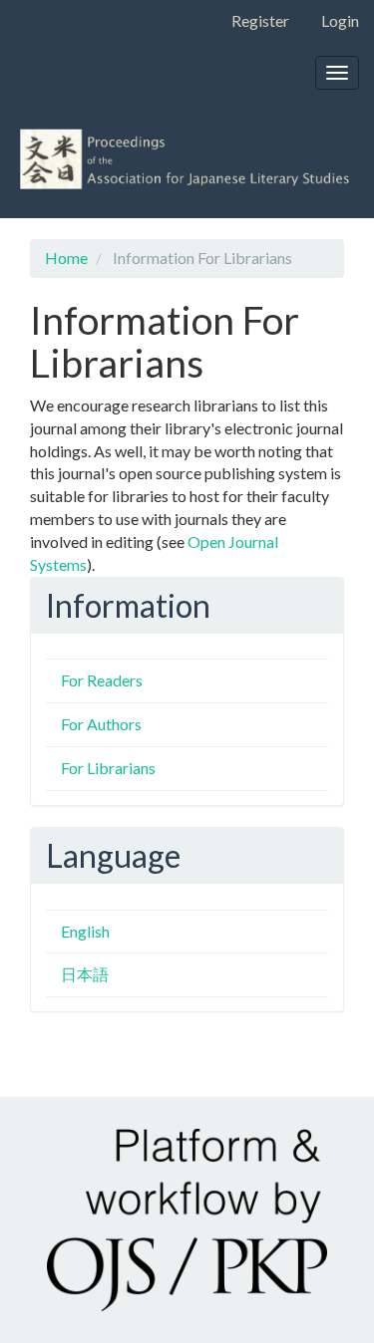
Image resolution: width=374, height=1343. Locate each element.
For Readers (102, 680)
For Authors (101, 723)
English (85, 931)
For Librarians (108, 767)
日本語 (85, 973)
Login (340, 20)
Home (66, 257)
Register (260, 20)
